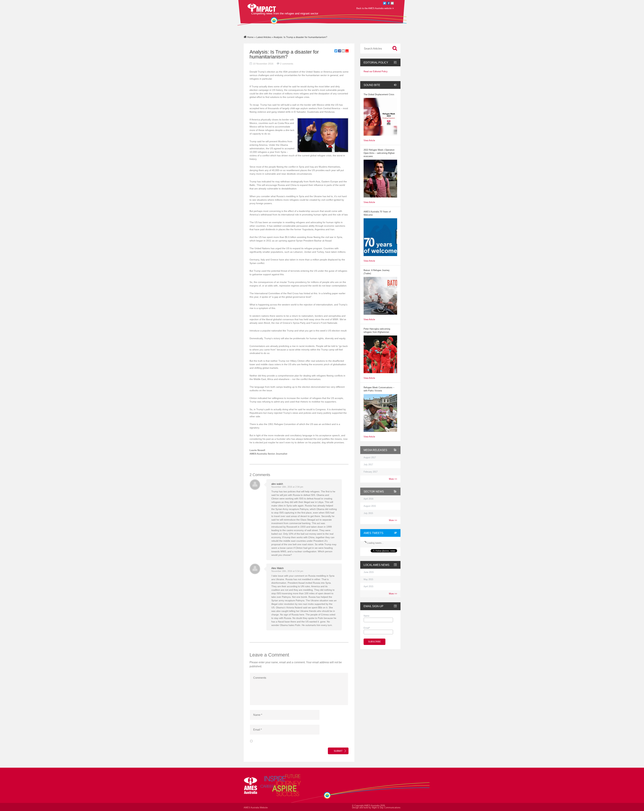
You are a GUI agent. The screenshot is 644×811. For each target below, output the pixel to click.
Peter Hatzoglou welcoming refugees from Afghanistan (377, 330)
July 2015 (368, 513)
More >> (393, 479)
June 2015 (369, 572)
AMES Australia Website (256, 807)
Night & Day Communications (386, 807)
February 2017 (371, 472)
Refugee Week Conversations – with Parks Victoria (379, 389)
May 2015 (368, 579)
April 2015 (368, 586)
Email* (367, 628)
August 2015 (370, 506)
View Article (369, 141)
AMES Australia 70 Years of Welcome (377, 213)
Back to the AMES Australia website (375, 8)
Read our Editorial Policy (376, 72)
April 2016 (368, 499)
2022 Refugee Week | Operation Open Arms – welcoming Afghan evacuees (379, 153)
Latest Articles (263, 37)
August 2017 (370, 457)
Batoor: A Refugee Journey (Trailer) (377, 272)
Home (250, 37)
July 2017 (368, 464)
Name (366, 616)
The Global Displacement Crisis (379, 94)
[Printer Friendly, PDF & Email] (346, 51)
